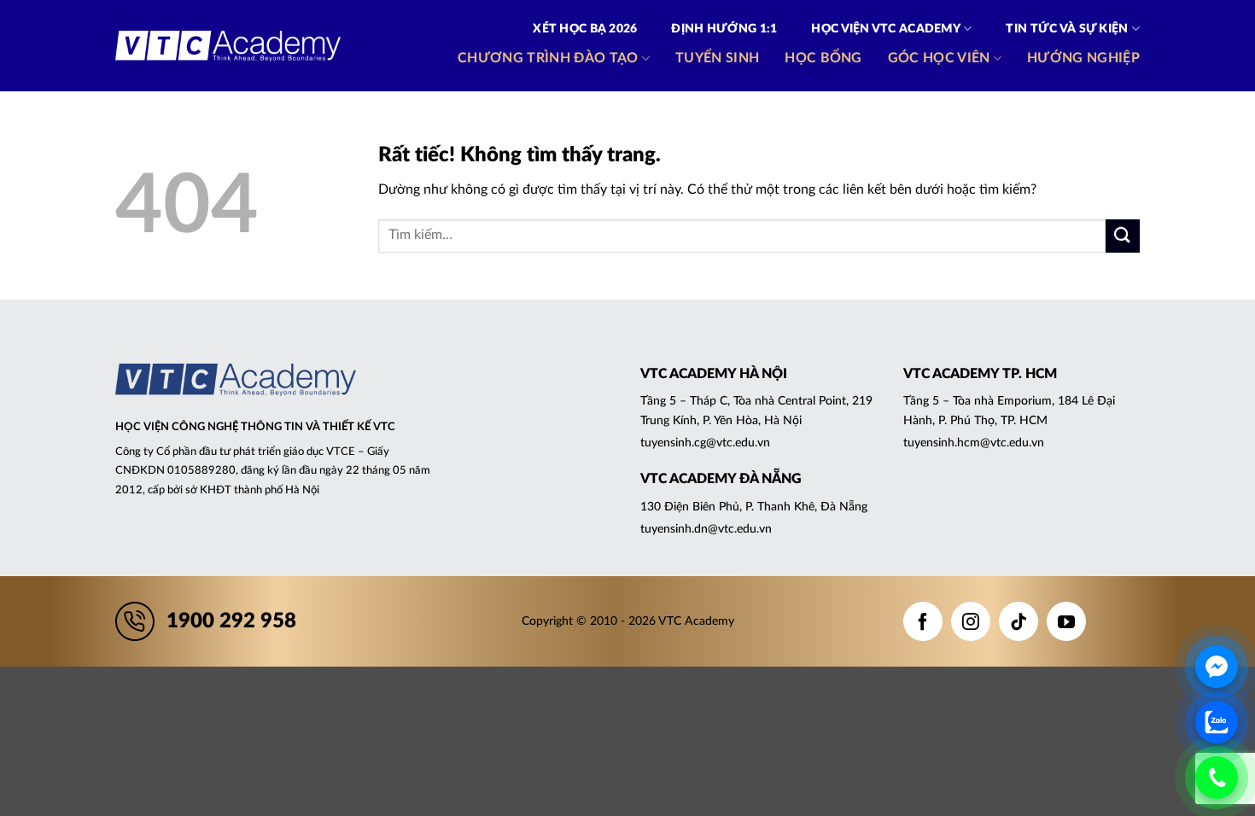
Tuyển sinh (717, 58)
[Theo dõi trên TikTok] (1018, 621)
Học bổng (823, 58)
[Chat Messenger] (1216, 666)
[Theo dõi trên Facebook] (923, 621)
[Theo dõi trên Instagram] (970, 621)
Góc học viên (939, 58)
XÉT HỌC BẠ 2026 (585, 29)
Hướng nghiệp (1083, 58)
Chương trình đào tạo (548, 58)
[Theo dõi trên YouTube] (1066, 621)
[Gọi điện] (1216, 777)
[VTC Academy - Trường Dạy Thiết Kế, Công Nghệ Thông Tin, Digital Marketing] (228, 46)
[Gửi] (1123, 236)
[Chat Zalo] (1216, 722)
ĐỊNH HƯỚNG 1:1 (724, 29)
